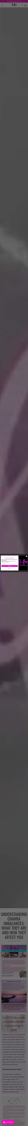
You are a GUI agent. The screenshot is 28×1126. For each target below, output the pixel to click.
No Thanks (9, 568)
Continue (9, 566)
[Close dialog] (26, 556)
